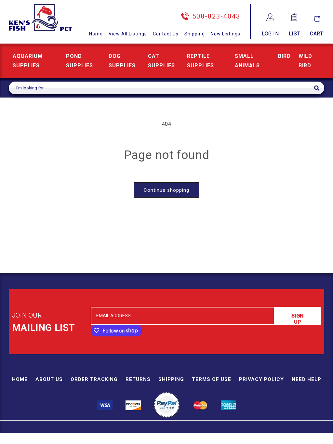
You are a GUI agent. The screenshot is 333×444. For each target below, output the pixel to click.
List (294, 34)
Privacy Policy (261, 379)
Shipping (194, 33)
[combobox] (161, 88)
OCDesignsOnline (217, 440)
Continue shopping (166, 190)
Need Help (306, 379)
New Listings (225, 33)
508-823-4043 (216, 16)
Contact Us (166, 33)
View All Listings (128, 33)
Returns (138, 379)
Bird (284, 56)
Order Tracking (94, 379)
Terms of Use (211, 379)
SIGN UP (297, 319)
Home (96, 33)
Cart (316, 34)
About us (49, 379)
